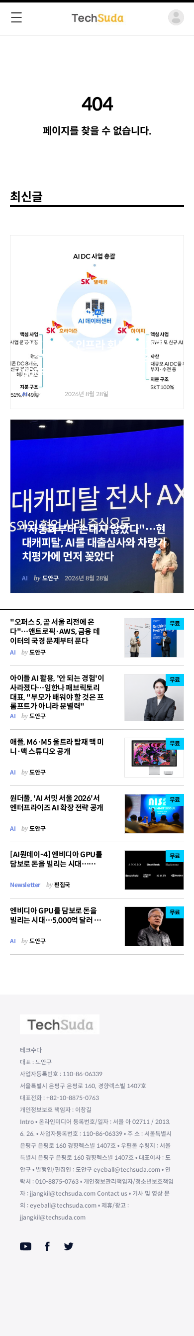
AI (25, 394)
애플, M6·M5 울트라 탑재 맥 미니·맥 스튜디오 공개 (57, 746)
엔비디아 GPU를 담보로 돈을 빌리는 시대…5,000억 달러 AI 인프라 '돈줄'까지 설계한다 (55, 920)
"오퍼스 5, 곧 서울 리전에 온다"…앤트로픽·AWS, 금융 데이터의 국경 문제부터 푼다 (54, 631)
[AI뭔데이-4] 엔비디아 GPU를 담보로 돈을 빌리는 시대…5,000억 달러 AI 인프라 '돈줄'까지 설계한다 (56, 868)
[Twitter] (69, 1246)
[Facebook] (47, 1246)
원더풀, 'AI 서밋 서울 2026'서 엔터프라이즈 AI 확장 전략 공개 (56, 802)
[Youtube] (25, 1246)
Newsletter (25, 885)
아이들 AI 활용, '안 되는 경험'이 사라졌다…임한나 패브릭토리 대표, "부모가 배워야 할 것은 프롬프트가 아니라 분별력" (57, 692)
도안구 (50, 394)
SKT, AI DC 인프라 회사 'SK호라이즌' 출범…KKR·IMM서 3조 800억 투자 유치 (93, 358)
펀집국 (62, 885)
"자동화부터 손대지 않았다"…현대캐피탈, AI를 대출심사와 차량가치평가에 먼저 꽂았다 (94, 543)
